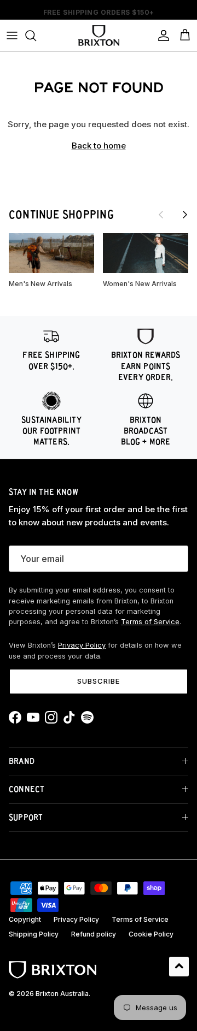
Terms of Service (150, 622)
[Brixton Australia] (98, 35)
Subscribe (98, 681)
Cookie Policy (151, 934)
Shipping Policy (34, 934)
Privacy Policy (82, 645)
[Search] (36, 35)
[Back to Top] (179, 966)
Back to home (99, 145)
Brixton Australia (62, 993)
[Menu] (12, 35)
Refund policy (93, 934)
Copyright (25, 919)
